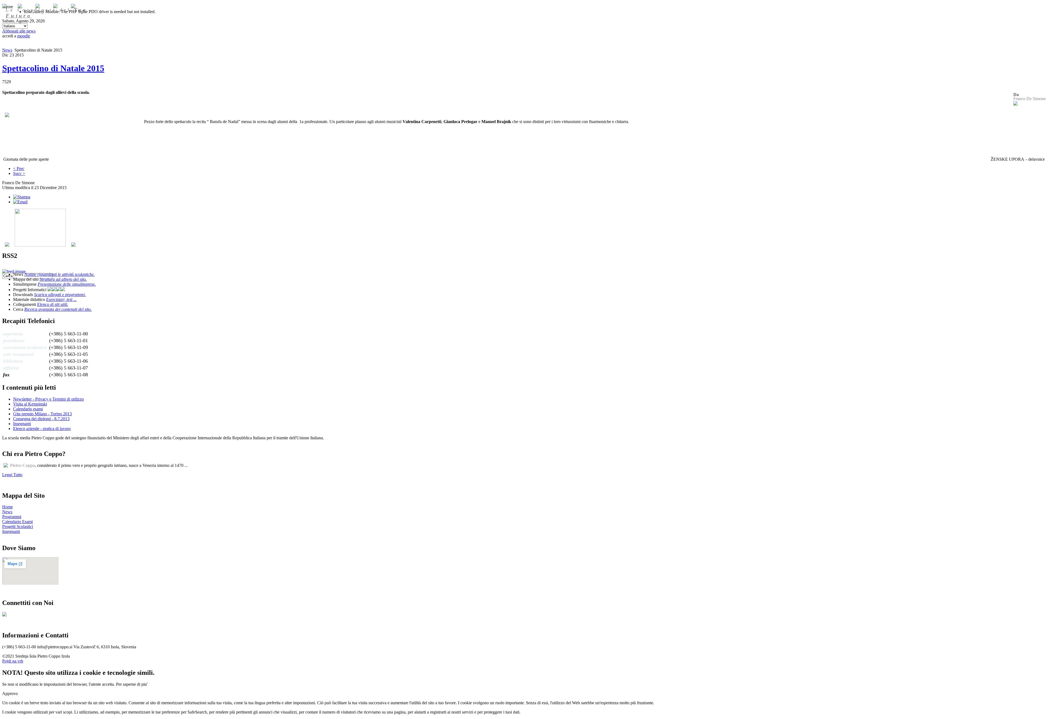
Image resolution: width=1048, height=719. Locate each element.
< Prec (18, 168)
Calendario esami (28, 409)
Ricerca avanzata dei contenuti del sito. (58, 309)
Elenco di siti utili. (52, 304)
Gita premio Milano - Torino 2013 (42, 413)
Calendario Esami (17, 521)
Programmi (11, 516)
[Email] (20, 201)
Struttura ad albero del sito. (63, 279)
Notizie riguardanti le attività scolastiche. (59, 274)
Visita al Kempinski (30, 404)
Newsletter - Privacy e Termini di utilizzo (48, 399)
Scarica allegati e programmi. (60, 294)
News (7, 50)
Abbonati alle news (18, 31)
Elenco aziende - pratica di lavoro (42, 428)
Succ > (19, 173)
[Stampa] (21, 197)
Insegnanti (22, 423)
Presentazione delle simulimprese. (67, 284)
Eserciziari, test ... (61, 299)
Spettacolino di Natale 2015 (53, 68)
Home (7, 507)
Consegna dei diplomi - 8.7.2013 (41, 418)
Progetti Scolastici (17, 526)
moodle (23, 36)
